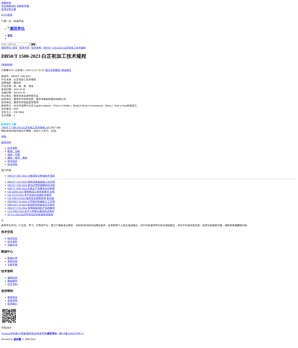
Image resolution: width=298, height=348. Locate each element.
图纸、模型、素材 (17, 158)
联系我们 (12, 303)
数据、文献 (13, 151)
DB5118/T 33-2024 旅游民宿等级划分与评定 (31, 204)
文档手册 (12, 264)
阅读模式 (66, 70)
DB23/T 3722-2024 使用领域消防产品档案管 (31, 208)
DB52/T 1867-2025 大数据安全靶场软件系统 (31, 176)
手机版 (14, 333)
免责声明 (12, 300)
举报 (3, 136)
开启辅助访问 (8, 6)
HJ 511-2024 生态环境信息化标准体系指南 (30, 214)
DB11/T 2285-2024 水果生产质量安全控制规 (31, 188)
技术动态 (12, 161)
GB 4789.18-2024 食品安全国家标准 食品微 (30, 198)
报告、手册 (13, 154)
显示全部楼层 (52, 70)
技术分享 (24, 47)
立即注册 (11, 9)
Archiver (5, 333)
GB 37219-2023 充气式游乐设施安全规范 (29, 195)
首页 (9, 35)
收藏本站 (6, 2)
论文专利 (12, 284)
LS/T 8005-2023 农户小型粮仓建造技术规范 (30, 211)
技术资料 (36, 47)
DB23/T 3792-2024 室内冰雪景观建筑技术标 (31, 185)
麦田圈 (17, 339)
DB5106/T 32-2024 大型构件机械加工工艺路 (31, 201)
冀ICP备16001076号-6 (70, 333)
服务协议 (12, 297)
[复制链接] (7, 64)
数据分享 (12, 258)
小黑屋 (22, 333)
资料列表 (12, 261)
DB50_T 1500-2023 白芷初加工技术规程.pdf (25, 127)
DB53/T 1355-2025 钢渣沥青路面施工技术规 (31, 182)
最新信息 (12, 277)
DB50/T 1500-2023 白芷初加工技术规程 (64, 47)
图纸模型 (12, 281)
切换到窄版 (23, 6)
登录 (3, 9)
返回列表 (6, 142)
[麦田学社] (16, 28)
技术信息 (12, 238)
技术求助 (12, 164)
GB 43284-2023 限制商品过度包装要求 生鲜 (31, 191)
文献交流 (12, 245)
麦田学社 (6, 47)
